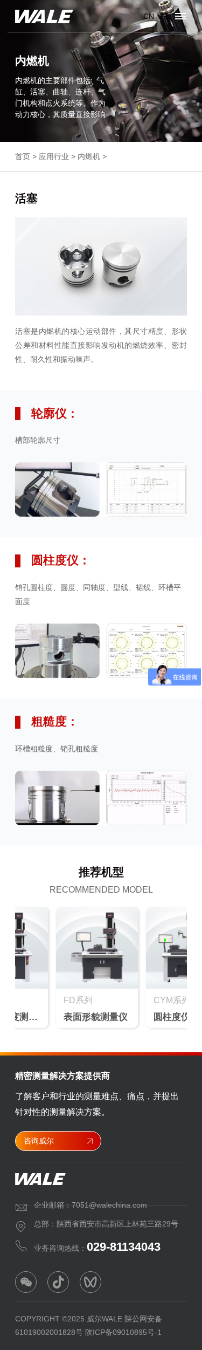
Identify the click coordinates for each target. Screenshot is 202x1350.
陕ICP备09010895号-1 (123, 1332)
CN (148, 16)
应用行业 (54, 156)
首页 (22, 156)
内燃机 (89, 156)
